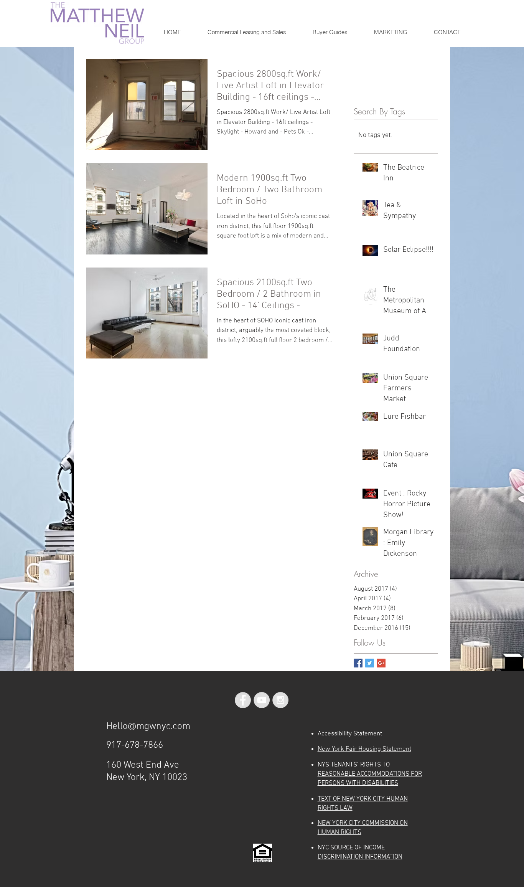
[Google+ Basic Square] (381, 663)
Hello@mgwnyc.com (148, 726)
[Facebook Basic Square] (358, 663)
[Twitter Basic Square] (369, 663)
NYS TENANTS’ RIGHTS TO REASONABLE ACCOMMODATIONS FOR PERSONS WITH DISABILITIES (370, 774)
